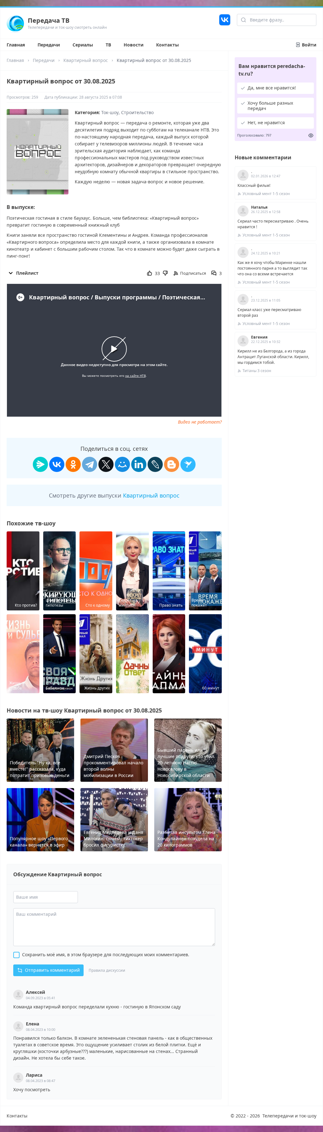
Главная (16, 45)
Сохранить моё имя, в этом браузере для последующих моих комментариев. (105, 954)
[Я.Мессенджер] (40, 464)
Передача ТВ (48, 20)
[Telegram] (89, 464)
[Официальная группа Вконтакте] (225, 23)
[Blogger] (171, 464)
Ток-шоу (110, 112)
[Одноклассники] (73, 464)
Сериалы (83, 45)
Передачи (49, 45)
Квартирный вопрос (85, 60)
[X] (106, 464)
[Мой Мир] (122, 464)
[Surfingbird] (188, 464)
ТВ (108, 45)
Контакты (167, 45)
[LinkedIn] (138, 464)
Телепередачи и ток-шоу (289, 1116)
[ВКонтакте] (56, 464)
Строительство (137, 112)
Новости (134, 45)
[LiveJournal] (155, 464)
